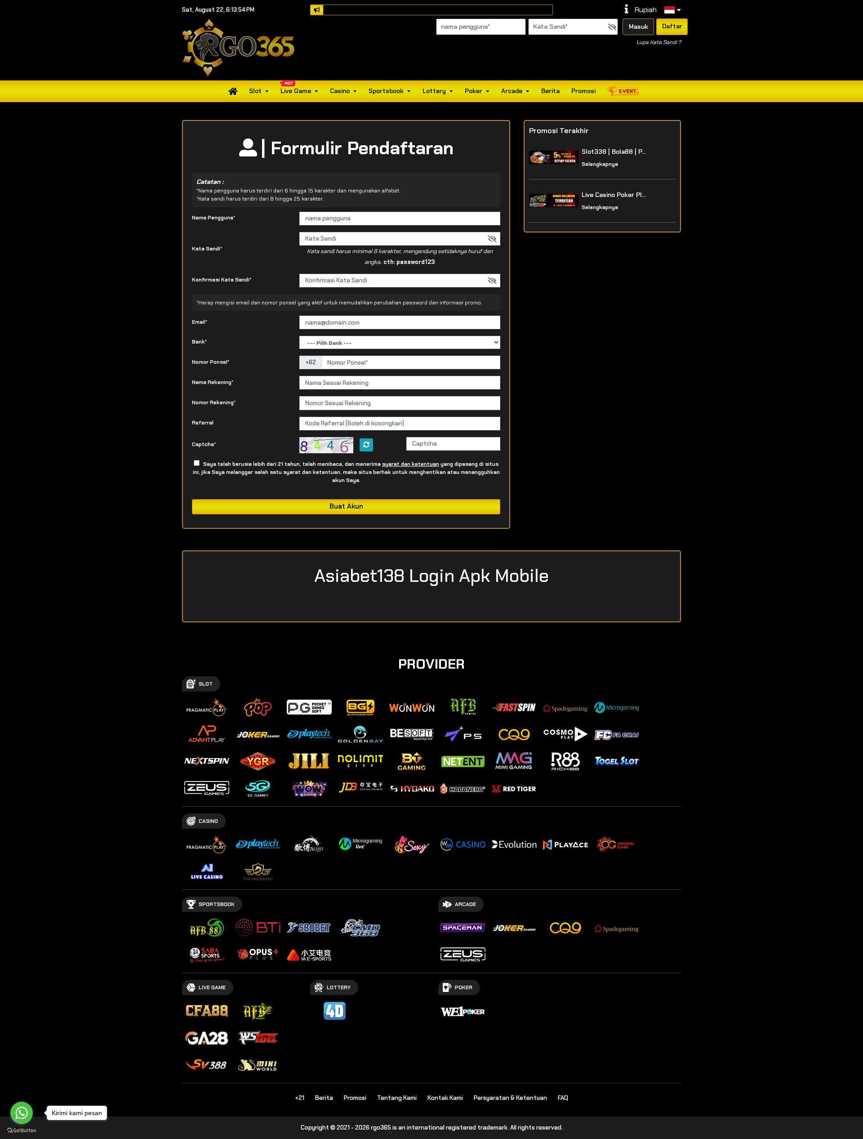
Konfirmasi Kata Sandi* (221, 279)
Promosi (583, 91)
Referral (203, 422)
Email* (199, 322)
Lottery (434, 91)
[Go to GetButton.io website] (21, 1130)
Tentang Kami (397, 1098)
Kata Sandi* (207, 248)
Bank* (199, 341)
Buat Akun (346, 506)
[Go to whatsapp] (21, 1113)
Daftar (672, 26)
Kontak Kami (445, 1098)
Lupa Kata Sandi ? (658, 42)
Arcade (511, 91)
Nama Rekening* (212, 382)
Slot (255, 91)
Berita (550, 91)
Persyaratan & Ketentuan (510, 1098)
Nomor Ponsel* (210, 362)
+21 (299, 1098)
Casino (340, 91)
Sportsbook (386, 91)
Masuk (638, 26)
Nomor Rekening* (214, 402)
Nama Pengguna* (213, 217)
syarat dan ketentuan (410, 464)
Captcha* (204, 444)
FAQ (563, 1098)
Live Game (295, 91)
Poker (473, 91)
